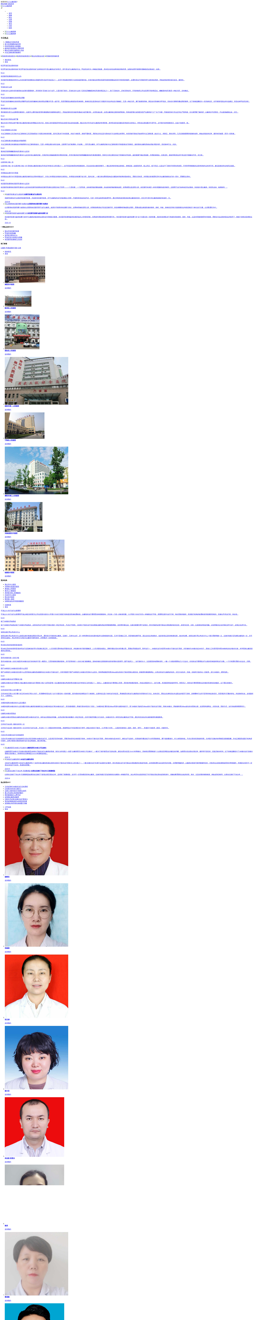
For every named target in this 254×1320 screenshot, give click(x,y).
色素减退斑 (10, 248)
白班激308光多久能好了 (13, 789)
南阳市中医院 (9, 284)
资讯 (10, 24)
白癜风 (3, 248)
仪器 (10, 19)
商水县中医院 (9, 597)
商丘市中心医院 (10, 584)
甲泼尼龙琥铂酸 (10, 233)
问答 (10, 26)
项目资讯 (8, 60)
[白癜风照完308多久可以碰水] (15, 748)
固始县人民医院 (10, 350)
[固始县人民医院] (22, 349)
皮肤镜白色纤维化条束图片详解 (16, 803)
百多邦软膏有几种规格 (13, 46)
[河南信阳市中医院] (23, 531)
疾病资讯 (12, 56)
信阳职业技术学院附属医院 (14, 601)
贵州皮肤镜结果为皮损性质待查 (16, 801)
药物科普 (56, 56)
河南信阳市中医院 (11, 533)
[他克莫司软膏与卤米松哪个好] (16, 213)
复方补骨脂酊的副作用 (13, 44)
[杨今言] (36, 1089)
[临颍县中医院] (34, 570)
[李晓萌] (36, 946)
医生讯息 (41, 56)
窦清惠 (7, 1297)
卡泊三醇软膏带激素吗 (13, 52)
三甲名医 (8, 807)
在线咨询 (11, 4)
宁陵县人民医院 (10, 440)
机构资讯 (26, 56)
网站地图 (4, 4)
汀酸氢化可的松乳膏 (12, 42)
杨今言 (7, 1091)
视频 (10, 15)
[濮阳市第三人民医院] (36, 494)
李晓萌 (7, 948)
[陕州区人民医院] (18, 306)
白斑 (19, 248)
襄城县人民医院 (10, 588)
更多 (6, 62)
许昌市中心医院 (10, 595)
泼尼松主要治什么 (11, 235)
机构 (10, 28)
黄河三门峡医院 (10, 591)
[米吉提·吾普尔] (34, 1156)
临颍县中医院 (9, 572)
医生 (10, 17)
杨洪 (6, 1225)
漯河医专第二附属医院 (13, 593)
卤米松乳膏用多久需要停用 (14, 48)
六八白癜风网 (12, 2)
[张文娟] (36, 1017)
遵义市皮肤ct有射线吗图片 (14, 793)
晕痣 (15, 248)
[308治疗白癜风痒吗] (12, 759)
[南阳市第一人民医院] (36, 404)
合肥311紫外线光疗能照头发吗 (15, 791)
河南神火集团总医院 (12, 586)
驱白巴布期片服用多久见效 (14, 50)
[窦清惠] (36, 1295)
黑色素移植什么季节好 (13, 795)
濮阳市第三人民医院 (12, 495)
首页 (10, 13)
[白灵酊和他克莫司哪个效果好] (16, 204)
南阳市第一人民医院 (12, 406)
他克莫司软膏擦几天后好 (13, 239)
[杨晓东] (36, 875)
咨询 (6, 288)
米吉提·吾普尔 (10, 1158)
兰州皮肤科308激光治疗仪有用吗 (16, 786)
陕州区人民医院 (10, 308)
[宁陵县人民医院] (24, 438)
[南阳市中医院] (25, 282)
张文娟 (7, 1019)
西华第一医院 (9, 599)
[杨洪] (34, 1224)
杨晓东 (7, 877)
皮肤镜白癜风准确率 (12, 797)
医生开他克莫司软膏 (12, 231)
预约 (9, 288)
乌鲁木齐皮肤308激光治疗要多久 (16, 799)
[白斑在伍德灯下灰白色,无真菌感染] (18, 771)
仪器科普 (8, 605)
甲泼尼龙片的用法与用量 (13, 237)
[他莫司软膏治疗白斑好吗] (14, 194)
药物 (10, 21)
